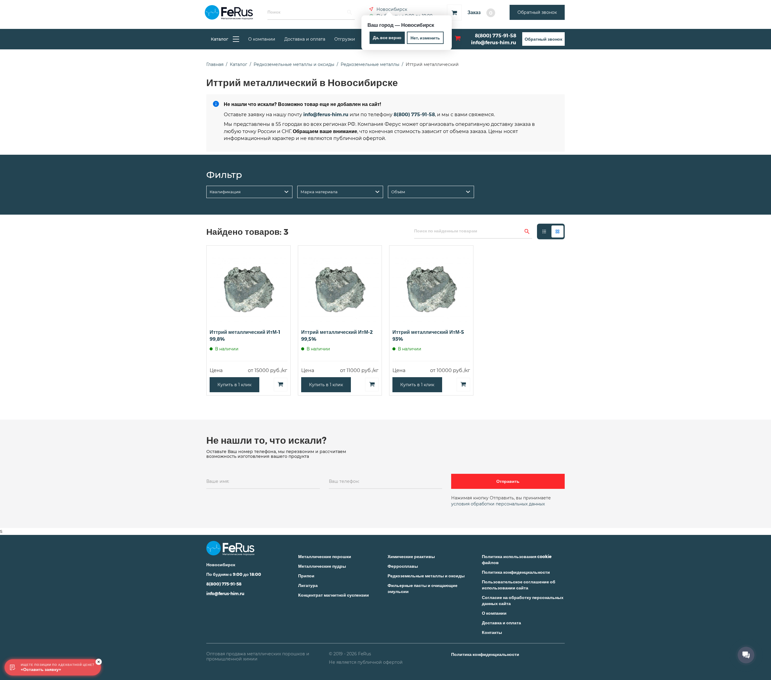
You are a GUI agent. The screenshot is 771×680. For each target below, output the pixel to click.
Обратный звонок (537, 12)
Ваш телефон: (344, 481)
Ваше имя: (217, 481)
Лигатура (308, 585)
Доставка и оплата (304, 39)
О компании (261, 39)
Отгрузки (344, 39)
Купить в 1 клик (234, 384)
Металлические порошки (324, 556)
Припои (306, 575)
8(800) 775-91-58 (495, 35)
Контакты (492, 632)
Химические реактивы (411, 556)
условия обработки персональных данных (498, 504)
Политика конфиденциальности (516, 572)
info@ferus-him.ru (493, 42)
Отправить (508, 481)
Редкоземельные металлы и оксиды (426, 575)
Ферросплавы (403, 566)
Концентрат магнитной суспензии (333, 595)
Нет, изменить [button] (425, 37)
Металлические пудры (322, 566)
